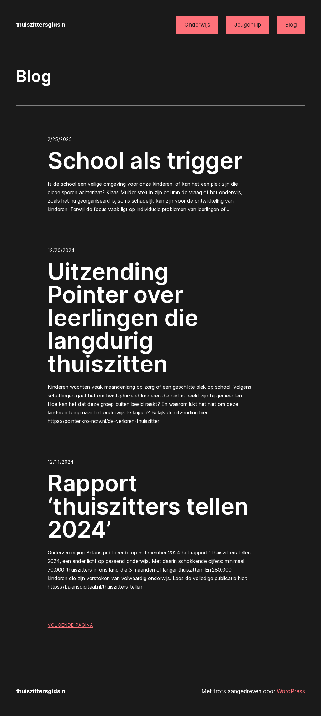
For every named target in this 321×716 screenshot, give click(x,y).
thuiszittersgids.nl (41, 24)
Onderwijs (197, 24)
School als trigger (145, 160)
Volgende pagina (70, 625)
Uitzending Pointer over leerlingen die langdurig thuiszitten (123, 318)
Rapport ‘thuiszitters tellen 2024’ (148, 506)
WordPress (291, 691)
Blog (291, 24)
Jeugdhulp (247, 24)
